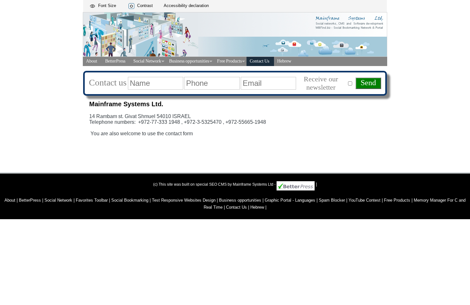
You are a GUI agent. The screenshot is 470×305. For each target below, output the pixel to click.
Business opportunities (189, 61)
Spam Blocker (332, 200)
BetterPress (115, 61)
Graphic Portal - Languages (290, 200)
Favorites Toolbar (92, 200)
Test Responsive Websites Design (183, 200)
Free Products (229, 61)
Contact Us (259, 61)
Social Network (147, 61)
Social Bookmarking (129, 200)
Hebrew (284, 61)
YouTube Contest (364, 200)
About (91, 61)
